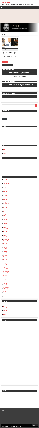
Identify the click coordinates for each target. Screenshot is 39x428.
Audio (4, 306)
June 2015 (5, 293)
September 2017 (6, 257)
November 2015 (6, 287)
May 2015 (4, 295)
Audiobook (5, 307)
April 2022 (5, 211)
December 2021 (6, 215)
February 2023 (5, 200)
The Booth (4, 47)
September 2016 (6, 273)
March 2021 (5, 227)
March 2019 (5, 245)
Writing (11, 64)
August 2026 (5, 179)
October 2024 (5, 184)
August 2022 (5, 207)
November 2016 (6, 271)
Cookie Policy (19, 426)
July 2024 (4, 187)
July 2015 (4, 292)
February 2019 (5, 247)
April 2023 (5, 198)
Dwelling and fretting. (6, 150)
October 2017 (5, 256)
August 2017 (5, 259)
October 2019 (5, 240)
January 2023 (5, 202)
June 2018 (5, 248)
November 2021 (6, 216)
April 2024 (5, 190)
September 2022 (6, 206)
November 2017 (6, 255)
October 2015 (5, 288)
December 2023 (6, 192)
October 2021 (5, 218)
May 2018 (4, 249)
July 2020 (4, 232)
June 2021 (5, 223)
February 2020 (5, 236)
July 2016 (4, 276)
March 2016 (5, 281)
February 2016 (5, 283)
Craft (3, 64)
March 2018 (5, 251)
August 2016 (5, 275)
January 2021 (5, 228)
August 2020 (5, 231)
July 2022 (4, 208)
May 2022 (4, 210)
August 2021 (5, 220)
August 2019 (5, 243)
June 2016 (5, 277)
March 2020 (5, 235)
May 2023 (4, 196)
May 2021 (4, 224)
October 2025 (5, 182)
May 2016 (4, 279)
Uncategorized (5, 314)
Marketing (5, 310)
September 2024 (6, 186)
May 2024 (4, 188)
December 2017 (6, 253)
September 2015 (6, 289)
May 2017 (4, 263)
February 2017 (5, 267)
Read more (5, 61)
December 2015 (6, 285)
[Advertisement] (19, 16)
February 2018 (5, 252)
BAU (4, 149)
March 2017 (5, 265)
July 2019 (4, 244)
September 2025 (6, 183)
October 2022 (5, 204)
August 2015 (5, 291)
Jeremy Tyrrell (6, 2)
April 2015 (5, 296)
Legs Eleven (5, 153)
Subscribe (4, 118)
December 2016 (6, 269)
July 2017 (4, 260)
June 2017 (5, 261)
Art (3, 303)
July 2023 (4, 194)
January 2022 (5, 214)
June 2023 (5, 195)
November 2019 (6, 239)
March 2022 (5, 212)
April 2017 (5, 264)
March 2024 (5, 191)
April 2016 (5, 280)
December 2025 (6, 180)
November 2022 (6, 203)
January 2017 (5, 268)
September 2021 (6, 219)
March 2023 (5, 199)
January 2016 (5, 284)
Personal (7, 64)
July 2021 (4, 222)
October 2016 (5, 272)
